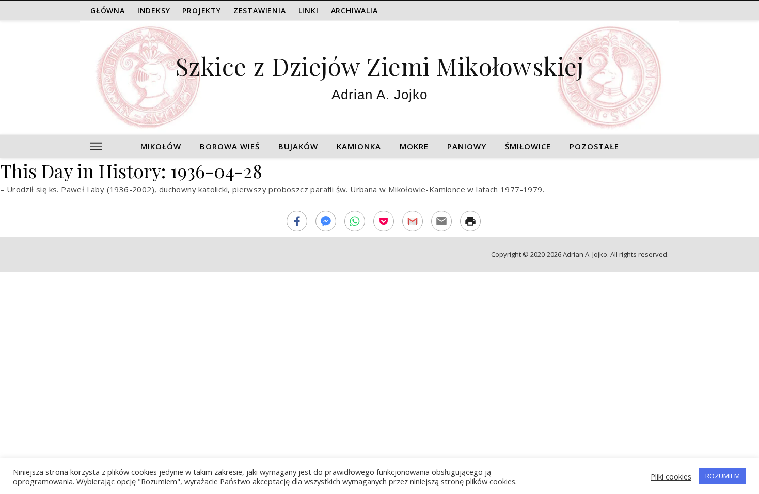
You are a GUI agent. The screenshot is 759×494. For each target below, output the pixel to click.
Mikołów (160, 146)
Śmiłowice (528, 146)
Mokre (414, 146)
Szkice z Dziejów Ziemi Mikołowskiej (380, 66)
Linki (308, 11)
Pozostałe (594, 146)
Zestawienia (259, 11)
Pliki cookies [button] (671, 476)
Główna (107, 11)
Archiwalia (354, 11)
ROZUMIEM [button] (722, 476)
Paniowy (466, 146)
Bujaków (298, 146)
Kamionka (359, 146)
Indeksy (153, 11)
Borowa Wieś (230, 146)
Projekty (201, 11)
